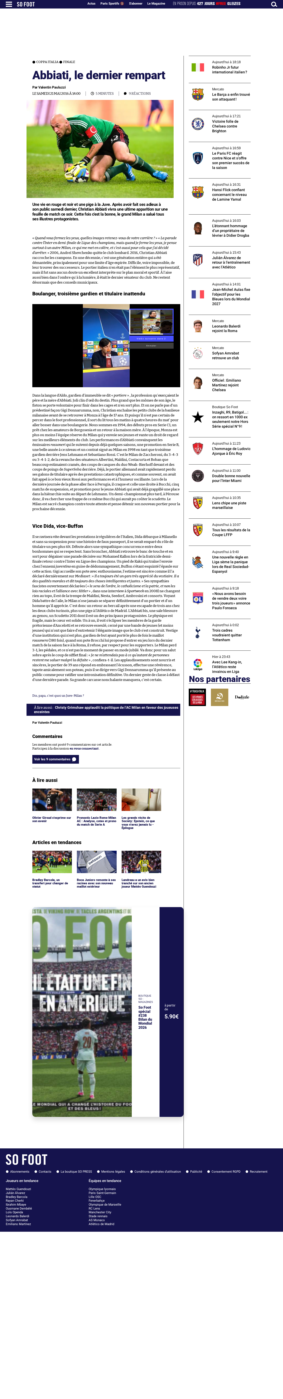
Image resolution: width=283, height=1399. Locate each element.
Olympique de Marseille (105, 1204)
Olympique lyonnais (102, 1189)
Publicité (196, 1171)
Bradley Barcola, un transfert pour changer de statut (51, 856)
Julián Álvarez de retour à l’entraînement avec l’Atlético (218, 250)
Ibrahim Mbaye (16, 1204)
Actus (91, 3)
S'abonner (135, 3)
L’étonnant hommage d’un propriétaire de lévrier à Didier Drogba (219, 218)
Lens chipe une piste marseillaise (213, 493)
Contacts (45, 1171)
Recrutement (258, 1171)
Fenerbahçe (97, 1200)
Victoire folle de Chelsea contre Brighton (218, 111)
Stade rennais (98, 1216)
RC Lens (94, 1208)
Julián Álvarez (15, 1193)
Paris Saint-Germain (102, 1193)
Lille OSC (95, 1197)
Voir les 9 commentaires (52, 759)
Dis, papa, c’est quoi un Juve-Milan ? (58, 695)
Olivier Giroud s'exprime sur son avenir (50, 792)
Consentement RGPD (226, 1171)
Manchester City (100, 1212)
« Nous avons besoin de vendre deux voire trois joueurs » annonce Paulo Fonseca (219, 586)
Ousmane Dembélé (19, 1208)
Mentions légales (113, 1171)
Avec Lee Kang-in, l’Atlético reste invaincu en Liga (219, 654)
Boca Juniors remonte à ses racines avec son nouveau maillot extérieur (96, 856)
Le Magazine (156, 3)
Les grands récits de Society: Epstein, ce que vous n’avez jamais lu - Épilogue (139, 796)
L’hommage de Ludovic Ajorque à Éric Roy (219, 439)
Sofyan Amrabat (17, 1220)
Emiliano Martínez (18, 1224)
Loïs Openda (14, 1212)
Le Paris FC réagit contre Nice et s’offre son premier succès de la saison (217, 145)
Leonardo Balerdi (17, 1216)
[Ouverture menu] (9, 4)
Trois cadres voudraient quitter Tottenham (212, 622)
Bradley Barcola (16, 1197)
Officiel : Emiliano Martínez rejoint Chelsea (214, 372)
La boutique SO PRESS (76, 1171)
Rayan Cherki (15, 1200)
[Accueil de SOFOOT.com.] (49, 4)
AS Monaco (97, 1220)
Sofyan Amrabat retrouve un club (213, 343)
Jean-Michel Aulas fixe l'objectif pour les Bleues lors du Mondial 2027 (218, 281)
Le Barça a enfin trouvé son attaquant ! (217, 84)
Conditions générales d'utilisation (157, 1171)
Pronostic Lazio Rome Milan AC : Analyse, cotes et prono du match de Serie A (96, 794)
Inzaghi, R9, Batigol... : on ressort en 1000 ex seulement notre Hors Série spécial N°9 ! (218, 406)
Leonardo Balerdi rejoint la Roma (213, 316)
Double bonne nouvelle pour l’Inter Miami (219, 466)
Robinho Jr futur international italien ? (217, 57)
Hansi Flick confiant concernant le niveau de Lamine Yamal (219, 182)
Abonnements (19, 1171)
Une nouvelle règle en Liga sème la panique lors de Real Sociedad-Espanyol (220, 549)
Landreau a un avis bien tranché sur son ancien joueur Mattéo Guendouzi (140, 856)
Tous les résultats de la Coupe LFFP (213, 520)
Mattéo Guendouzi (18, 1189)
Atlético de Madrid (101, 1224)
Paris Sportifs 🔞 (112, 3)
